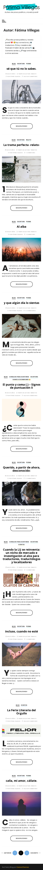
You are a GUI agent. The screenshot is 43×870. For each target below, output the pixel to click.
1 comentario (30, 152)
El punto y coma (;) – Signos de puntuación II (21, 386)
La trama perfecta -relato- (21, 145)
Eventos (21, 544)
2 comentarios (30, 310)
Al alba (21, 226)
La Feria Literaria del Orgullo (21, 711)
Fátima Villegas (15, 76)
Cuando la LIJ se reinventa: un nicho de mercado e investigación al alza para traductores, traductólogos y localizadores (21, 556)
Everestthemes (23, 867)
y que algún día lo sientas (21, 303)
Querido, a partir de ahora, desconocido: (21, 468)
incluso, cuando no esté (21, 631)
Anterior (7, 853)
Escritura (21, 64)
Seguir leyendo (21, 126)
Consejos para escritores (19, 377)
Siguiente (34, 853)
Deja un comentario (30, 76)
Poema (28, 64)
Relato (28, 140)
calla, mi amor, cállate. (21, 781)
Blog (14, 64)
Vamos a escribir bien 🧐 (21, 379)
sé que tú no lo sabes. (21, 69)
